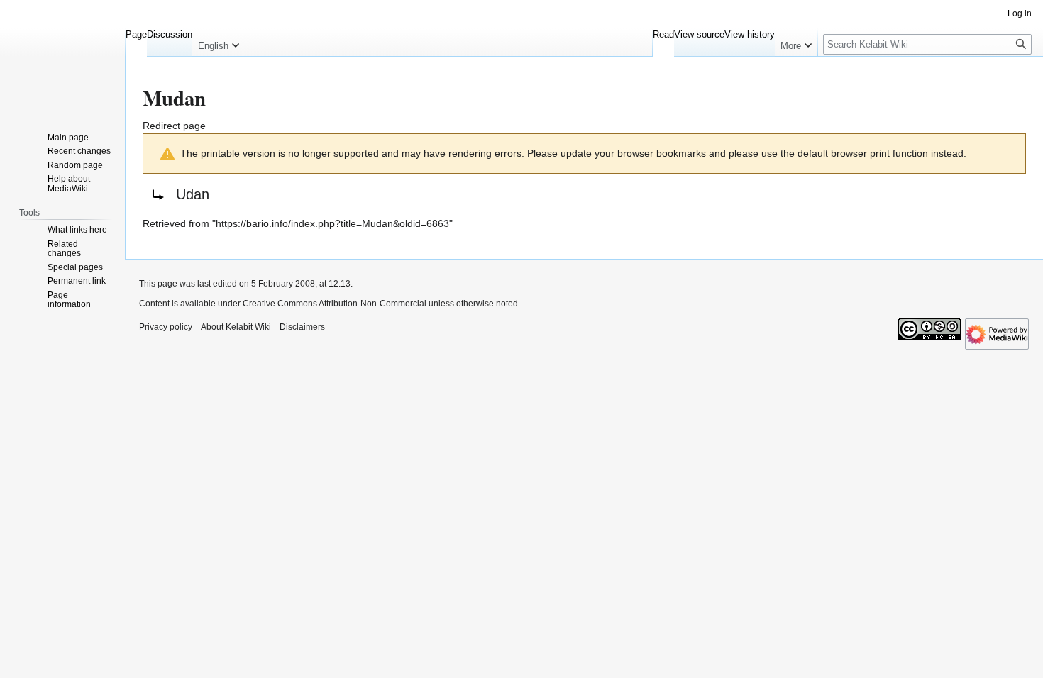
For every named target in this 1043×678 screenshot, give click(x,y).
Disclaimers (302, 327)
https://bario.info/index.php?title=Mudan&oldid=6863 (332, 223)
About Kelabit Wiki (236, 327)
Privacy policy (165, 327)
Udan (192, 194)
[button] (218, 42)
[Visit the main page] (62, 56)
